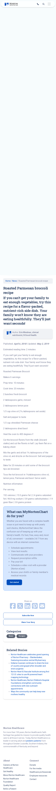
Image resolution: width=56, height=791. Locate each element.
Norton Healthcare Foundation (11, 780)
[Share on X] (20, 607)
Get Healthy (8, 771)
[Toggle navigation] (49, 4)
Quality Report (9, 785)
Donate (33, 765)
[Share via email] (42, 607)
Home (8, 281)
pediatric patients (33, 741)
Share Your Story (28, 622)
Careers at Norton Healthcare (10, 766)
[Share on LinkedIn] (28, 607)
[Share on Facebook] (13, 607)
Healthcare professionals (40, 772)
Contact (33, 779)
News (14, 281)
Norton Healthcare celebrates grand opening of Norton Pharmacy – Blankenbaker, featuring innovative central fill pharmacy (30, 657)
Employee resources (38, 776)
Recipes (22, 636)
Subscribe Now (28, 615)
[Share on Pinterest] (35, 607)
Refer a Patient (9, 789)
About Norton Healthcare (14, 775)
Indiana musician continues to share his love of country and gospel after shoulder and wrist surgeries (29, 666)
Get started (14, 582)
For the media (35, 768)
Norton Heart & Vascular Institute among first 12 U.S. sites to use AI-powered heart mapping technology (30, 674)
